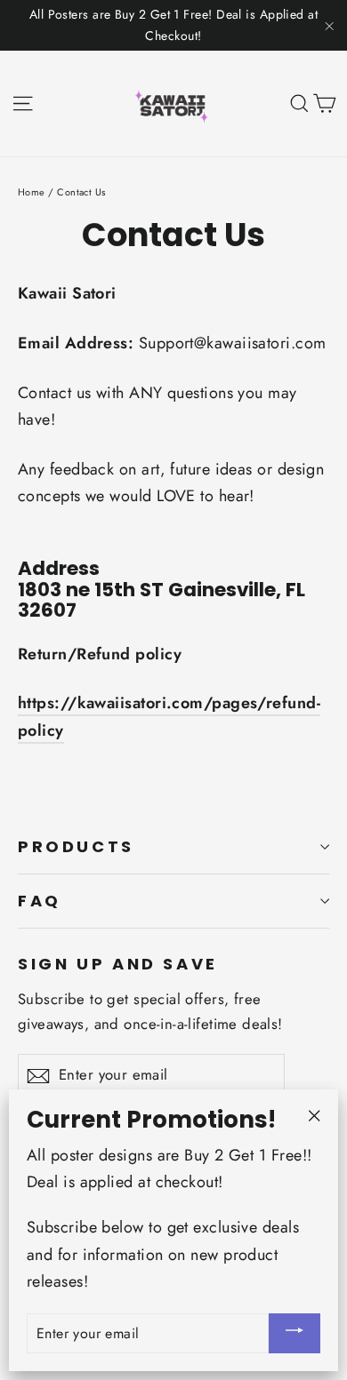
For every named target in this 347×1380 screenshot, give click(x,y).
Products (76, 846)
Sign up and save (118, 963)
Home (31, 192)
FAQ (39, 900)
